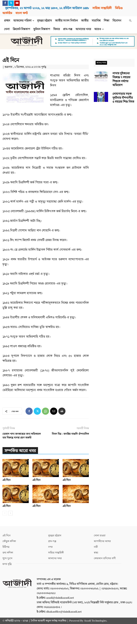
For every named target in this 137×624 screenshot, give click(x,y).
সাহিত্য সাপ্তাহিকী (102, 8)
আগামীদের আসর (102, 541)
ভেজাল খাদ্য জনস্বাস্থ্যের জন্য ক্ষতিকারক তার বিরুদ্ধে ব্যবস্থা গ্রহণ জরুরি (21, 435)
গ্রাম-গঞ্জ (67, 29)
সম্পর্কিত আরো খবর (20, 451)
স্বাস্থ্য (96, 553)
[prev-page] (4, 513)
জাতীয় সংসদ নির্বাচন (66, 21)
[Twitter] (11, 3)
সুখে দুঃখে (7, 558)
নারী (96, 547)
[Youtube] (17, 3)
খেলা (7, 29)
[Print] (61, 411)
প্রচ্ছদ (7, 21)
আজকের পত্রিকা (22, 21)
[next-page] (10, 513)
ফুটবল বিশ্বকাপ (41, 29)
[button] (130, 20)
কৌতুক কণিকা (9, 541)
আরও (97, 29)
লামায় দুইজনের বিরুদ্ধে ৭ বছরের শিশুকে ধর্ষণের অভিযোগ (121, 79)
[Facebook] (5, 3)
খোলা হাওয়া (99, 535)
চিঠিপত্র (5, 547)
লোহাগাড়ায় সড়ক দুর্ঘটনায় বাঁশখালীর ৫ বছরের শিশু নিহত (123, 98)
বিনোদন (117, 21)
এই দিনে (6, 480)
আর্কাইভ (7, 13)
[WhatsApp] (45, 411)
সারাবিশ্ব (96, 21)
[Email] (53, 411)
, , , (47, 8)
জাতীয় (84, 21)
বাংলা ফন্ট (22, 13)
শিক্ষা (106, 21)
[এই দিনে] (15, 468)
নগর (50, 547)
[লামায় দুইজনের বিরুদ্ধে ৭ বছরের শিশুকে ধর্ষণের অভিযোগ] (101, 76)
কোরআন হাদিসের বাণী (105, 558)
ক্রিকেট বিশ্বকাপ (21, 29)
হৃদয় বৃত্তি (7, 564)
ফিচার (56, 29)
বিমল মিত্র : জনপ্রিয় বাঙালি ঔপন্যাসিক (70, 434)
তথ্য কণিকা (7, 553)
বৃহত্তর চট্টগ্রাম (44, 21)
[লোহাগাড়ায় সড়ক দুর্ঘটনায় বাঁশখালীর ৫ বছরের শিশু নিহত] (101, 97)
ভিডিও (119, 8)
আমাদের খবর (83, 29)
